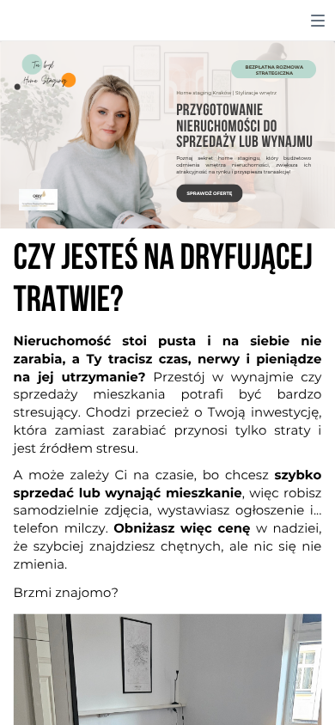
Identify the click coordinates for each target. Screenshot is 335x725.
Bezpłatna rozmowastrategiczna (275, 70)
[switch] (318, 20)
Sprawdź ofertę (210, 194)
